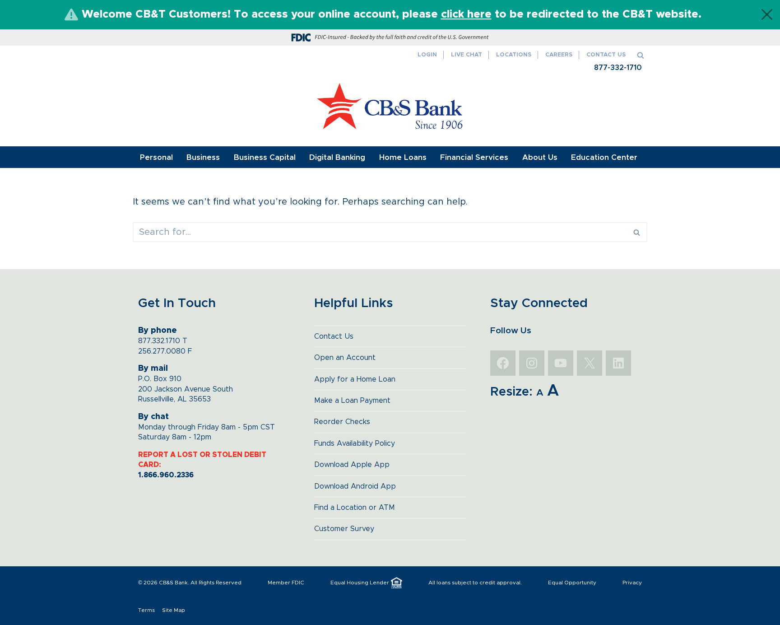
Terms (146, 610)
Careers (558, 55)
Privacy (632, 582)
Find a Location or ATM (354, 507)
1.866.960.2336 (166, 475)
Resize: (511, 392)
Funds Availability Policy (354, 443)
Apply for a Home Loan (354, 379)
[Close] (767, 14)
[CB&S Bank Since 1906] (390, 106)
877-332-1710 (618, 67)
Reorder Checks (342, 421)
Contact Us (606, 55)
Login (427, 55)
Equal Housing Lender (359, 582)
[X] (589, 363)
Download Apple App (352, 464)
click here (466, 14)
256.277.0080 (162, 351)
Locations (513, 55)
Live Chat (466, 55)
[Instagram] (531, 363)
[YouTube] (560, 363)
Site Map (173, 610)
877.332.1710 (159, 341)
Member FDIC (286, 582)
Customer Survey (344, 528)
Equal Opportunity (572, 582)
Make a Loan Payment (352, 400)
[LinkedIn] (618, 363)
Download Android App (355, 486)
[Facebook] (502, 363)
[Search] (640, 55)
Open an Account (345, 357)
